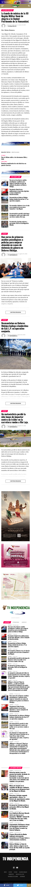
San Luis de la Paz (20, 874)
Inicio (5, 872)
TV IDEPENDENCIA (12, 255)
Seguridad (22, 876)
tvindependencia (12, 26)
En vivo (10, 872)
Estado (15, 872)
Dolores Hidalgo (23, 872)
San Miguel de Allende (13, 876)
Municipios (11, 874)
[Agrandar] (27, 493)
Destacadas (15, 152)
